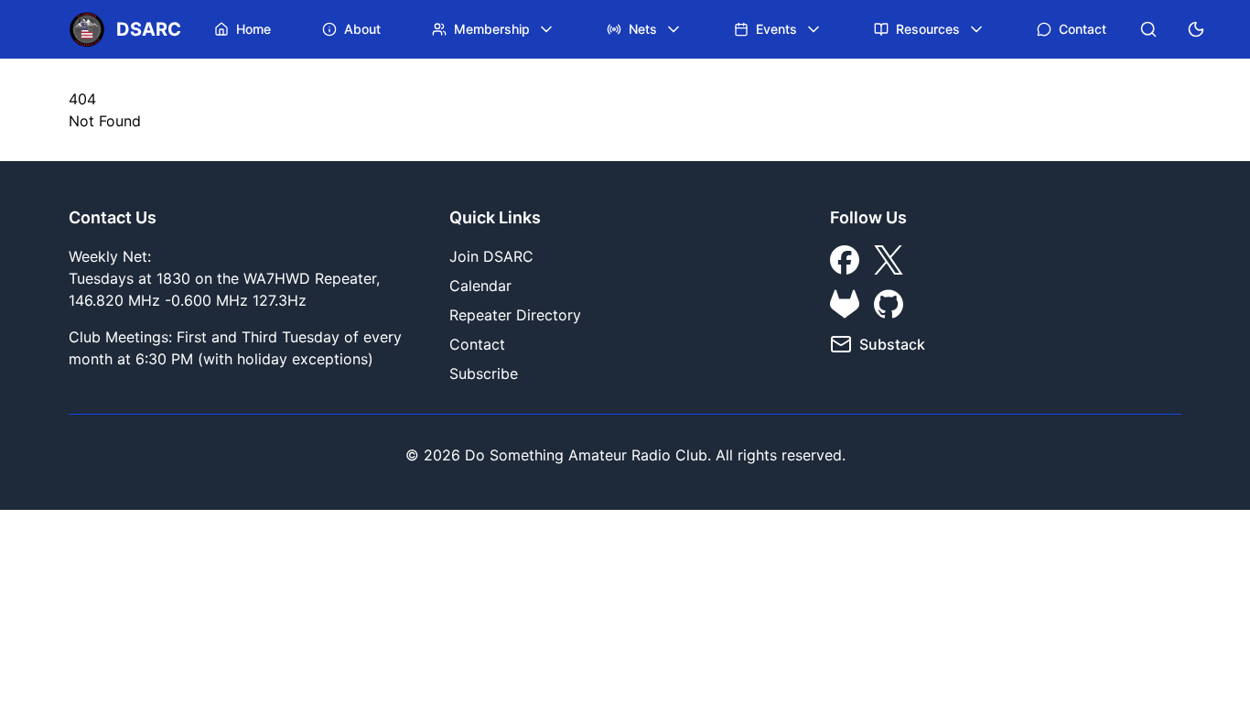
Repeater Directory (515, 315)
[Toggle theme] (1196, 29)
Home (253, 29)
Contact (1082, 29)
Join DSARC (491, 256)
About (362, 29)
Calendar (480, 285)
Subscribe (483, 373)
